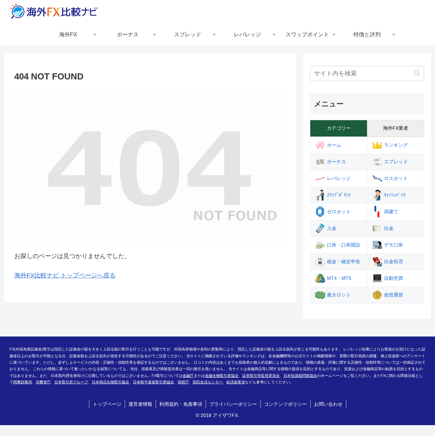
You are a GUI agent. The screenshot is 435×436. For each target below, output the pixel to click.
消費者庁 (43, 382)
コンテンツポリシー (285, 404)
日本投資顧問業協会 (300, 376)
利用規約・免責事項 (180, 404)
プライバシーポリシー (233, 404)
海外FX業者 (395, 128)
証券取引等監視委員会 (261, 376)
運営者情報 (140, 404)
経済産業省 (235, 382)
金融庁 (188, 376)
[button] (417, 73)
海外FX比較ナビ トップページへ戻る (65, 275)
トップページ (107, 404)
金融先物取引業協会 (222, 376)
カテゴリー (339, 128)
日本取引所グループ (71, 382)
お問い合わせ (328, 404)
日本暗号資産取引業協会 (153, 382)
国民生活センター (208, 382)
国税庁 (183, 382)
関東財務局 (22, 382)
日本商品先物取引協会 (110, 382)
